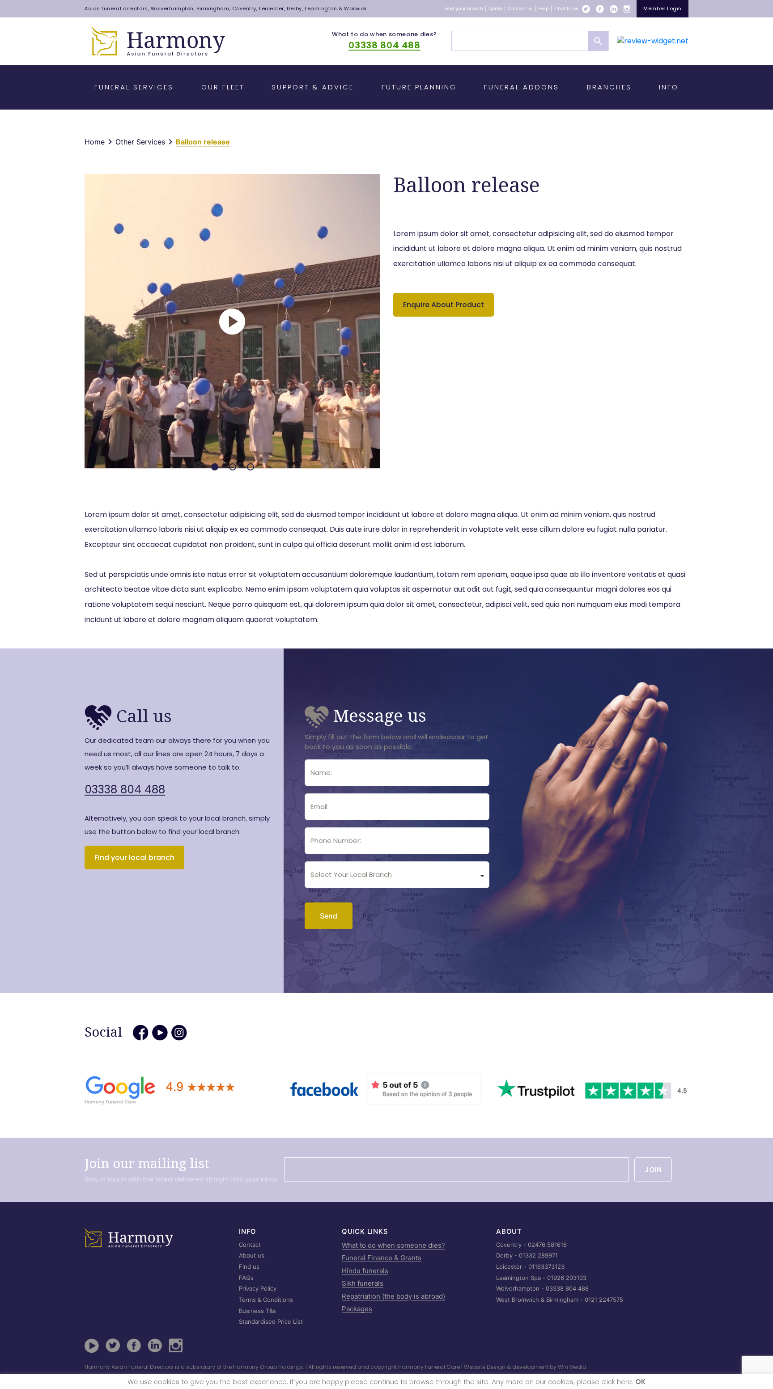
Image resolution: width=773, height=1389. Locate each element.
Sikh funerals (362, 1283)
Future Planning (419, 87)
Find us (249, 1266)
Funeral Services (134, 87)
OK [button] (640, 1381)
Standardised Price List (271, 1321)
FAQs (246, 1277)
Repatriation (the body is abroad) (393, 1296)
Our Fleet (222, 87)
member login (662, 8)
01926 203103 (566, 1277)
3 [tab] (250, 466)
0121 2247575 (604, 1299)
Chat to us (566, 8)
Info (669, 87)
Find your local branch (134, 857)
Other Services (140, 141)
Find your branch (463, 8)
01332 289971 (538, 1255)
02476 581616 (547, 1244)
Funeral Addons (521, 87)
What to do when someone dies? (384, 34)
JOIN (653, 1170)
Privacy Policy (257, 1288)
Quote (495, 8)
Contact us (520, 8)
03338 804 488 (384, 45)
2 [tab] (232, 466)
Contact (250, 1244)
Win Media (572, 1367)
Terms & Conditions (266, 1299)
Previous (80, 317)
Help (543, 8)
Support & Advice (313, 87)
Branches (609, 87)
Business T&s (257, 1310)
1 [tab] (214, 466)
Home (95, 141)
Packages (357, 1308)
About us (251, 1255)
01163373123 (546, 1266)
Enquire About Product (443, 305)
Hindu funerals (365, 1270)
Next (383, 317)
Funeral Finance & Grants (381, 1257)
